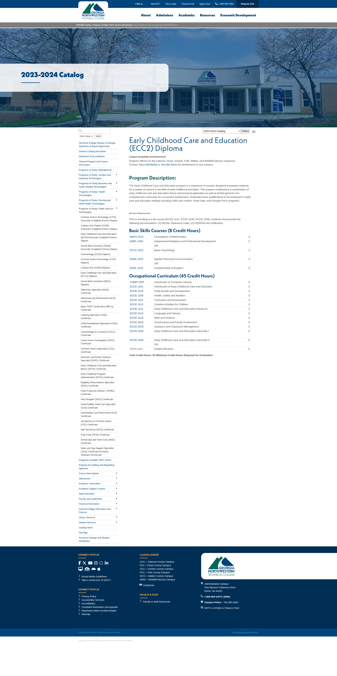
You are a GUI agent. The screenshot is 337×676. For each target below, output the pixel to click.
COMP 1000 (137, 282)
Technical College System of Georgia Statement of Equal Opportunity (97, 145)
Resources (207, 15)
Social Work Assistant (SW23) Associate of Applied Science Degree (99, 248)
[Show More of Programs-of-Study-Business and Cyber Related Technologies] (116, 183)
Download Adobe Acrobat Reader (99, 610)
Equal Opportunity (242, 632)
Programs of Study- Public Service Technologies (112, 25)
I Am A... (139, 4)
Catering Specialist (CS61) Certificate (94, 317)
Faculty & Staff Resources (156, 601)
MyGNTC (155, 4)
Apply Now (204, 4)
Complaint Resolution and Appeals (99, 607)
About (146, 15)
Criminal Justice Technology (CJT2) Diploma (98, 261)
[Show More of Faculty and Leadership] (116, 498)
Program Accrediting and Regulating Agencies (96, 467)
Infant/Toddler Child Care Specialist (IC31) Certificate (98, 406)
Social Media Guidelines (94, 576)
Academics (187, 15)
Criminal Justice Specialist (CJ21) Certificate (97, 350)
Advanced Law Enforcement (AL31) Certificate (98, 300)
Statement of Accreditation (92, 156)
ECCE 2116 (136, 317)
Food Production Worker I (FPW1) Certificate (97, 393)
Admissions (164, 15)
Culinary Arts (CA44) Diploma (95, 267)
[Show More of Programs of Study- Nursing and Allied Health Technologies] (116, 200)
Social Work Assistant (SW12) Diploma (96, 283)
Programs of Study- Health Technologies (92, 194)
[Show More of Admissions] (116, 478)
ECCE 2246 (136, 340)
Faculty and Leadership (90, 499)
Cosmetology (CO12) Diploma (95, 254)
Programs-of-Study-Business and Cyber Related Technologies (95, 185)
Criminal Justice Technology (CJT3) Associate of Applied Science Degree (99, 219)
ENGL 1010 (136, 268)
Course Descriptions (89, 473)
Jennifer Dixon (169, 164)
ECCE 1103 (136, 291)
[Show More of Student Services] (116, 522)
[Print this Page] (254, 132)
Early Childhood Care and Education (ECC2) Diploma (98, 275)
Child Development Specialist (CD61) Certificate (99, 325)
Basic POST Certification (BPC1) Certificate (97, 308)
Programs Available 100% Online (95, 460)
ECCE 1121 (136, 308)
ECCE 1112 (136, 300)
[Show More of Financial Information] (116, 503)
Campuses (148, 585)
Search (98, 136)
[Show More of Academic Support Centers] (116, 488)
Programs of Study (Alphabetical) (95, 170)
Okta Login (170, 4)
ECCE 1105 (136, 295)
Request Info (247, 4)
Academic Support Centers (92, 489)
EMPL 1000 (136, 241)
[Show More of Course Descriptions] (116, 473)
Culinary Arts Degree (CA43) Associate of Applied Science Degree (99, 227)
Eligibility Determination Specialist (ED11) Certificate (97, 384)
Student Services (87, 522)
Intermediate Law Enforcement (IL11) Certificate (99, 414)
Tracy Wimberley (148, 164)
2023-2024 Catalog (83, 25)
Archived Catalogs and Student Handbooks (94, 539)
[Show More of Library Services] (116, 517)
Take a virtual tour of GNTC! (96, 580)
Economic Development (238, 15)
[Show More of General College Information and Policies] (116, 508)
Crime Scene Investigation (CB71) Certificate (97, 342)
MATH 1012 (136, 236)
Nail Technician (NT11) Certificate (97, 429)
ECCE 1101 (136, 286)
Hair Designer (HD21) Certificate (97, 399)
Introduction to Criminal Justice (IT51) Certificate (96, 423)
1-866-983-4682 (225, 4)
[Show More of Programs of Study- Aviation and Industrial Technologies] (116, 174)
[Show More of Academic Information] (116, 483)
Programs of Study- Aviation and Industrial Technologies (95, 177)
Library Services (87, 517)
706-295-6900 (230, 602)
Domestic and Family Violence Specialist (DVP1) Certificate (96, 359)
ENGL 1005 (136, 259)
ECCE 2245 (136, 331)
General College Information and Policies (95, 511)
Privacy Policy (88, 596)
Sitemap (85, 614)
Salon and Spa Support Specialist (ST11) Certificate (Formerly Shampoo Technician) (97, 451)
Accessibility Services (92, 600)
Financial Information (89, 504)
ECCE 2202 (136, 322)
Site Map (83, 532)
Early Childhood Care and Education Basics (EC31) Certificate (98, 367)
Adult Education (86, 494)
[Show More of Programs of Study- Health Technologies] (116, 191)
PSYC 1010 (136, 250)
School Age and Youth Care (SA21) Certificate (98, 441)
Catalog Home (86, 527)
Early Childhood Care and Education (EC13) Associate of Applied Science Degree (99, 237)
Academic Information (89, 483)
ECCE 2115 (136, 313)
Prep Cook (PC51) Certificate (95, 434)
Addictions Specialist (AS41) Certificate (95, 291)
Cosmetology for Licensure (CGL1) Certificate (98, 334)
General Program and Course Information (93, 163)
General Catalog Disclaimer (92, 151)
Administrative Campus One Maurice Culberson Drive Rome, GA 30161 (220, 587)
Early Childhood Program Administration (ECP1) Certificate (97, 376)
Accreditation (88, 603)
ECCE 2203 (136, 326)
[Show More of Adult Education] (116, 493)
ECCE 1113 (136, 304)
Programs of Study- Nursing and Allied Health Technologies (95, 202)
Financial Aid (188, 4)
